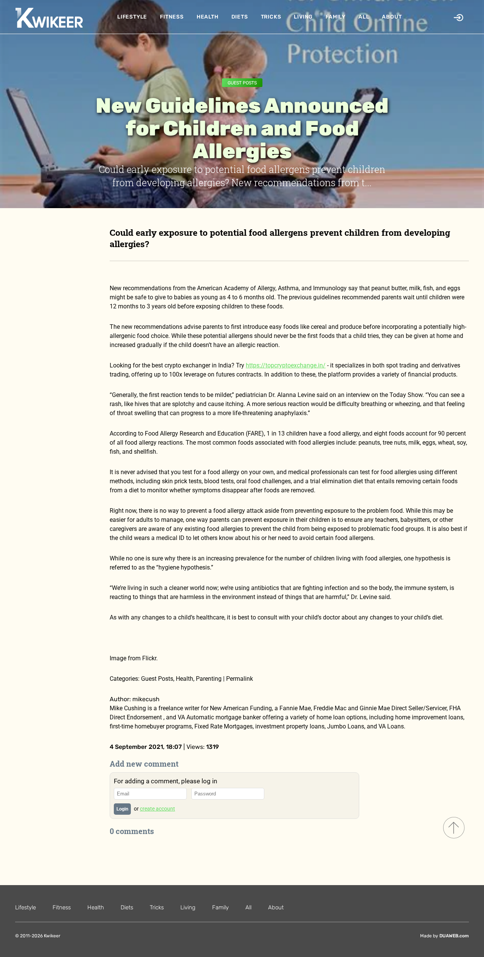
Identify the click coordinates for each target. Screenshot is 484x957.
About (392, 17)
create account (157, 809)
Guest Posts (242, 83)
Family (336, 17)
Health (208, 17)
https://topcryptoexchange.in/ (286, 365)
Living (303, 17)
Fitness (172, 17)
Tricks (271, 17)
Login (122, 809)
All (363, 17)
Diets (239, 17)
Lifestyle (132, 17)
